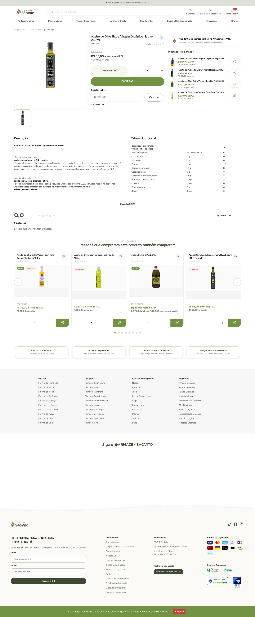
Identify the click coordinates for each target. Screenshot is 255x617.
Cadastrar (46, 581)
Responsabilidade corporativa (120, 547)
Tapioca (135, 418)
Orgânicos (184, 379)
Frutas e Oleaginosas (85, 21)
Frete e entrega (113, 574)
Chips (135, 401)
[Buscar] (50, 12)
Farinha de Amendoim (48, 410)
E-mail (14, 565)
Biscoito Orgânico (187, 418)
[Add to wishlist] (161, 37)
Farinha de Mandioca (48, 383)
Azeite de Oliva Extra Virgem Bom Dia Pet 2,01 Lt (201, 81)
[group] (22, 118)
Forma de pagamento (116, 570)
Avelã (134, 392)
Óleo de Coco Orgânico (190, 401)
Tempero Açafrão (93, 405)
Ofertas (234, 21)
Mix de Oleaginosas (141, 396)
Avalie (148, 44)
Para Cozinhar (146, 21)
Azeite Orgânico (186, 392)
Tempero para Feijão (94, 410)
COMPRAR (127, 81)
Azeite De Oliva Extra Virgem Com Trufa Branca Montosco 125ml (202, 92)
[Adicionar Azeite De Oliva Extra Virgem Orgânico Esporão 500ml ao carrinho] (234, 61)
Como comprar (113, 551)
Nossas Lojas (112, 556)
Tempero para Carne (94, 418)
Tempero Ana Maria (94, 392)
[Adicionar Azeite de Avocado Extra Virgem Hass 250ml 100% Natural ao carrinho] (234, 73)
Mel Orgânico (185, 405)
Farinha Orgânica (187, 410)
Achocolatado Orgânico (190, 414)
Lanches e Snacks (117, 21)
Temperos (90, 379)
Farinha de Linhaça (47, 401)
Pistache (136, 387)
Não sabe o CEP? (98, 105)
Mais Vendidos (55, 21)
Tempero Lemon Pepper (96, 401)
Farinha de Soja (45, 423)
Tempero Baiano (92, 387)
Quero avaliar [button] (224, 216)
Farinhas (42, 379)
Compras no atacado (116, 592)
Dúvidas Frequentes (115, 560)
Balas (134, 423)
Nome (13, 553)
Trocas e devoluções (115, 565)
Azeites (50, 30)
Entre (202, 14)
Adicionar (107, 71)
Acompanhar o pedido (166, 572)
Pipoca (135, 414)
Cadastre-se (215, 14)
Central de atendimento (117, 579)
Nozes (135, 383)
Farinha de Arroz (46, 387)
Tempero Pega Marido (95, 396)
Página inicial (20, 30)
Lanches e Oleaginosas (143, 379)
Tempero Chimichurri (95, 383)
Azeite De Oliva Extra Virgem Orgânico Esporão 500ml (202, 59)
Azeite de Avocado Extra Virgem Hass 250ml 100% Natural (202, 70)
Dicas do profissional (116, 588)
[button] (17, 281)
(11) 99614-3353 (161, 542)
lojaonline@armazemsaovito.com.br (170, 547)
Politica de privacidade (116, 583)
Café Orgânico (186, 396)
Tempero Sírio (91, 423)
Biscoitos (136, 410)
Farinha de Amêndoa (48, 396)
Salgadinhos (138, 405)
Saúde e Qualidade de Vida (179, 21)
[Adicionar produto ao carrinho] (62, 323)
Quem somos (112, 542)
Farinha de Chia (45, 418)
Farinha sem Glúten (47, 405)
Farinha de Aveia (46, 414)
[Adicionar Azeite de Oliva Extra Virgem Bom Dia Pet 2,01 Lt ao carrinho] (234, 84)
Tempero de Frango (94, 414)
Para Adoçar (211, 21)
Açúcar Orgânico (187, 387)
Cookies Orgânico (187, 423)
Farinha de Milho (46, 392)
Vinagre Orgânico (187, 383)
